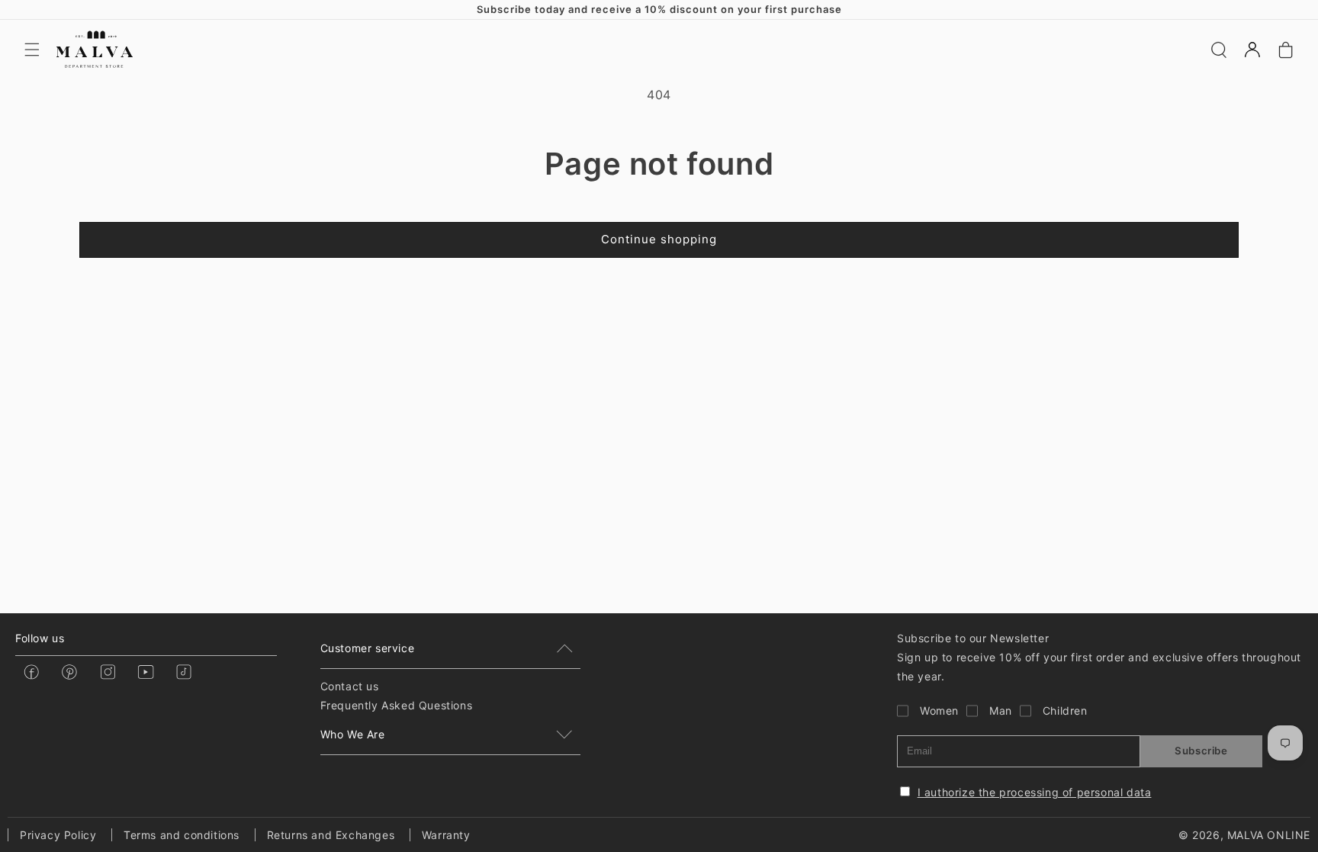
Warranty (446, 834)
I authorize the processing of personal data (1035, 792)
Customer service (367, 647)
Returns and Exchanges (331, 834)
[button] (32, 49)
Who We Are (352, 734)
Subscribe (1201, 750)
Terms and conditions (181, 834)
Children (1065, 710)
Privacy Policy (58, 834)
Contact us (349, 686)
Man (1000, 710)
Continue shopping (659, 239)
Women (939, 710)
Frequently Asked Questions (396, 705)
